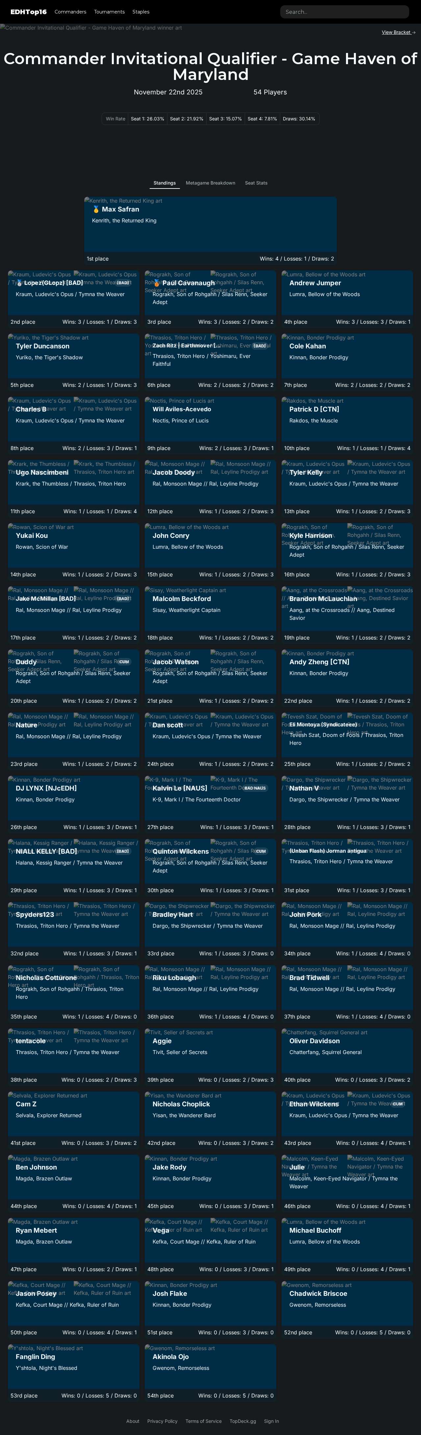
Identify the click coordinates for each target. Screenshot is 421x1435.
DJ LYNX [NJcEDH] (46, 788)
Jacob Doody (174, 472)
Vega (161, 1230)
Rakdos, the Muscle (313, 420)
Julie (297, 1167)
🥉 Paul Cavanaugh (184, 283)
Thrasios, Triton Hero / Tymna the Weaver (341, 861)
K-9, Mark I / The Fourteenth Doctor (197, 799)
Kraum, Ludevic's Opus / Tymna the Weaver (70, 294)
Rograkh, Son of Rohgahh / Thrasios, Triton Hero (69, 993)
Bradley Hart (173, 915)
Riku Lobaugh (174, 978)
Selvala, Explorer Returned (49, 1115)
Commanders (70, 12)
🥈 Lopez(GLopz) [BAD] (49, 282)
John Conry (171, 536)
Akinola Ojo (171, 1357)
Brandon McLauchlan (323, 599)
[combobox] (344, 11)
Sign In (271, 1421)
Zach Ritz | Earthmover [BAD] (187, 345)
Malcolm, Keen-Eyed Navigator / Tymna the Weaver (343, 1182)
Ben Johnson (36, 1167)
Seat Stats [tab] (256, 183)
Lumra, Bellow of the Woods (324, 294)
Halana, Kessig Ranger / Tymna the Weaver (69, 862)
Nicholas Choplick (181, 1104)
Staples (141, 12)
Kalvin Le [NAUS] (180, 788)
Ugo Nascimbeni (42, 472)
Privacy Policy (162, 1421)
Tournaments (109, 12)
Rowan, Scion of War (42, 546)
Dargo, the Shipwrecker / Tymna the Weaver (344, 799)
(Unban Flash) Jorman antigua (327, 850)
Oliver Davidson (314, 1041)
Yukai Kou (32, 536)
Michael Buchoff (315, 1230)
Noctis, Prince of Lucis (181, 420)
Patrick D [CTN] (314, 409)
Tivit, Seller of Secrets (180, 1052)
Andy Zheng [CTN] (319, 662)
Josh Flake (170, 1293)
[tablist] (210, 183)
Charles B (31, 409)
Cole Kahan (307, 346)
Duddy (26, 662)
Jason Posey (36, 1293)
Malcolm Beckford (182, 599)
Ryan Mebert (36, 1230)
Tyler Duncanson (42, 346)
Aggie (162, 1041)
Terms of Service (204, 1421)
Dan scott (168, 725)
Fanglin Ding (35, 1357)
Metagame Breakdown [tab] (210, 183)
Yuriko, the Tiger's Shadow (49, 357)
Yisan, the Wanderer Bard (184, 1115)
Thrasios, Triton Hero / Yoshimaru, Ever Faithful (202, 360)
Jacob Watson (176, 662)
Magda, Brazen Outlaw (44, 1178)
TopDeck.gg (243, 1421)
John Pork (305, 915)
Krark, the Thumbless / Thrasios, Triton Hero (71, 483)
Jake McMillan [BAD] (46, 598)
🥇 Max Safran (115, 209)
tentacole (31, 1041)
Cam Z (26, 1104)
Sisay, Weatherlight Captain (186, 610)
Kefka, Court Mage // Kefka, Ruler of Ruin (204, 1241)
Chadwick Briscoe (318, 1293)
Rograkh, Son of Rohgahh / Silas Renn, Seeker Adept (210, 298)
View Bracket (397, 32)
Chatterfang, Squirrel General (325, 1052)
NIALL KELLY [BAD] (46, 851)
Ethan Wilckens (314, 1104)
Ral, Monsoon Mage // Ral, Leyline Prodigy (206, 483)
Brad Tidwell (309, 978)
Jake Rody (169, 1167)
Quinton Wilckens (181, 851)
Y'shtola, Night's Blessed (46, 1368)
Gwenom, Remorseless (317, 1304)
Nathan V (304, 788)
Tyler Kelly (306, 472)
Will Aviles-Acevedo (182, 409)
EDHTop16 (29, 12)
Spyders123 (35, 915)
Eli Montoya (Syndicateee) (323, 724)
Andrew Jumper (315, 283)
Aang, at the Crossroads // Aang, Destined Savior (342, 614)
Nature (26, 725)
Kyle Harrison (310, 536)
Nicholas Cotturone (46, 978)
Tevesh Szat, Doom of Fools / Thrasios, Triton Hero (346, 739)
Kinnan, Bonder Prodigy (318, 357)
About (132, 1421)
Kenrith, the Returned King (124, 220)
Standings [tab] (165, 183)
